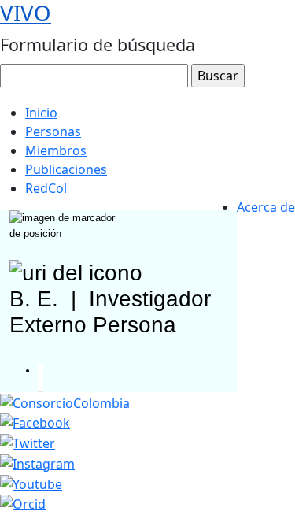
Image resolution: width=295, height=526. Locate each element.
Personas (53, 131)
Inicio (41, 112)
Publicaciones (66, 169)
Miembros (56, 150)
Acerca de (266, 207)
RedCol (46, 188)
